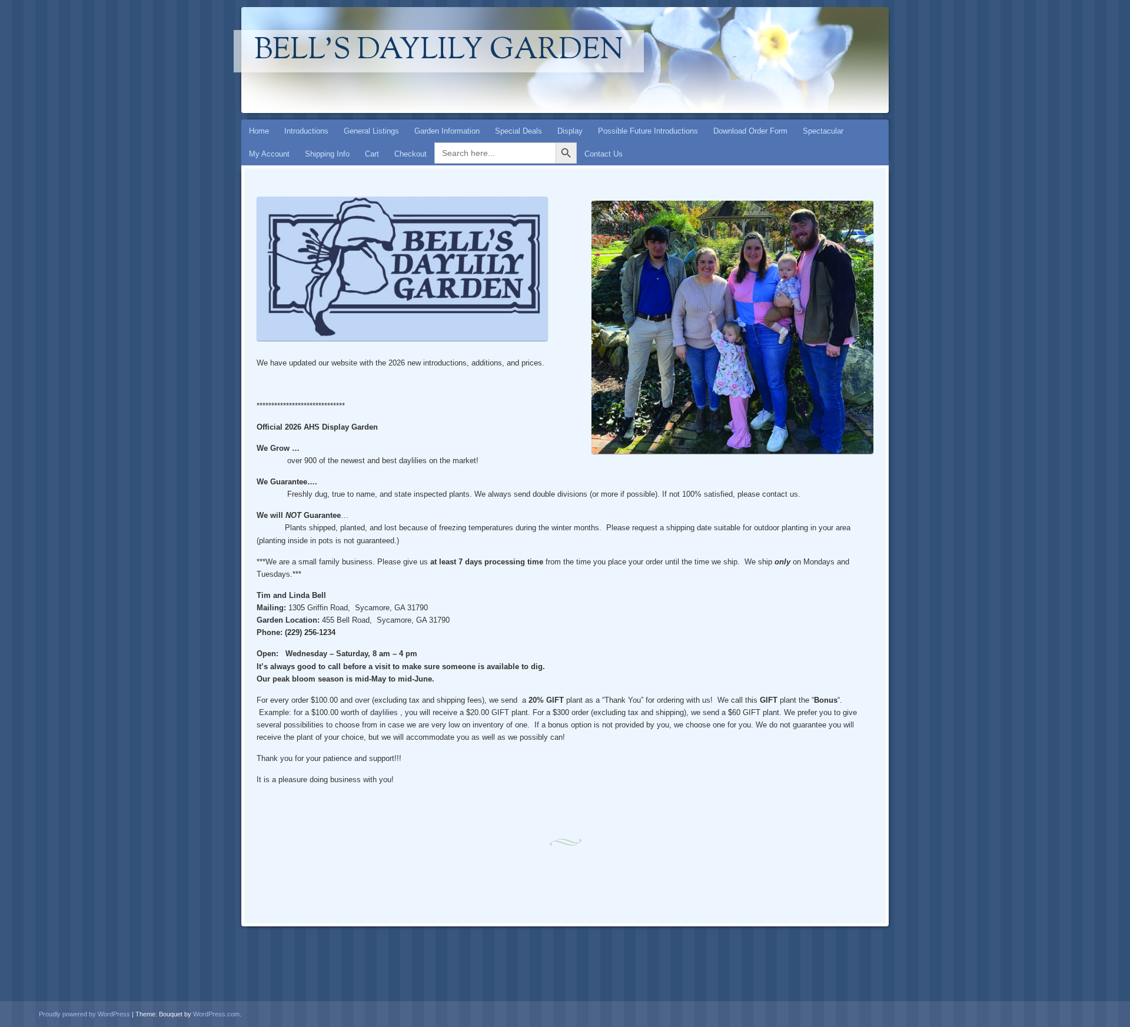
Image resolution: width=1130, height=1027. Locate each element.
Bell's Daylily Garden (438, 51)
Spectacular (823, 131)
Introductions (306, 131)
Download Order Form (750, 131)
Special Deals (518, 131)
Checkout (410, 153)
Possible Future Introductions (648, 131)
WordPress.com (216, 1014)
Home (259, 131)
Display (570, 131)
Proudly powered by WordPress (84, 1014)
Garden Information (447, 131)
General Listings (371, 131)
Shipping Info (327, 153)
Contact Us (603, 153)
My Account (269, 153)
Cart (372, 153)
